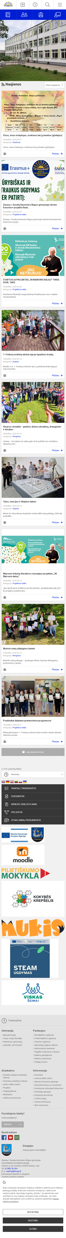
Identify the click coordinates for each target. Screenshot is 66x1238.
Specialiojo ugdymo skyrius (46, 1045)
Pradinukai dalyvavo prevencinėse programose (27, 720)
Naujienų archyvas (35, 752)
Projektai (16, 812)
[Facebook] (4, 1137)
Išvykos (16, 362)
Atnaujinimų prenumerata (26, 820)
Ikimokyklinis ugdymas (44, 1035)
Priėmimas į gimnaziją (12, 1042)
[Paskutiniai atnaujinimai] (35, 4)
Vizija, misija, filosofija (12, 1038)
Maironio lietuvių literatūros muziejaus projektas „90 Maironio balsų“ (30, 575)
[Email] (16, 1137)
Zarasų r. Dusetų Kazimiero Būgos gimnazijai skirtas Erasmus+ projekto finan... (30, 206)
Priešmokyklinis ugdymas (45, 1038)
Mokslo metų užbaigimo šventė (19, 648)
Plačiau (55, 153)
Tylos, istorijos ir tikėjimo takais (19, 501)
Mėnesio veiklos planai (24, 804)
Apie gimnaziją (9, 1035)
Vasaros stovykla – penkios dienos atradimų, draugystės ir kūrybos (32, 428)
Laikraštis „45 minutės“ (13, 1045)
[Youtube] (10, 1137)
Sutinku (33, 1229)
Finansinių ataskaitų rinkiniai (15, 1081)
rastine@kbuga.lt (13, 1171)
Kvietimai (16, 142)
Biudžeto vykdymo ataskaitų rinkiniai (15, 1076)
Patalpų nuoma (41, 1062)
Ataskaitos (7, 1094)
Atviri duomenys (41, 1105)
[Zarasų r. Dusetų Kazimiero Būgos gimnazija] (8, 3)
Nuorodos (39, 1075)
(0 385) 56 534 (11, 1168)
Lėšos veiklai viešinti (11, 1084)
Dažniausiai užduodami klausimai (49, 1088)
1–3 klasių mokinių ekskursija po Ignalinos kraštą (28, 354)
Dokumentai (17, 796)
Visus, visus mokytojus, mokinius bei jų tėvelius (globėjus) (32, 135)
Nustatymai (33, 1212)
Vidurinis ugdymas (42, 1042)
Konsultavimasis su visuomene (48, 1085)
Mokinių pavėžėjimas (43, 1055)
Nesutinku (33, 1220)
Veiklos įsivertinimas (12, 1098)
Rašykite (8, 1124)
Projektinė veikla (19, 214)
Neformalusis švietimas (45, 1048)
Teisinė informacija (43, 1102)
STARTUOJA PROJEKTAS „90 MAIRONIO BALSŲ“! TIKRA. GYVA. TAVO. (31, 281)
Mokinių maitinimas (43, 1059)
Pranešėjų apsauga (43, 1092)
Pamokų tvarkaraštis (23, 788)
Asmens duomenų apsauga (46, 1082)
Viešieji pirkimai (9, 1091)
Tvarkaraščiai (14, 1020)
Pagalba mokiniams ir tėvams (47, 1052)
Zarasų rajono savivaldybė (34, 1150)
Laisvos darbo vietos (43, 1078)
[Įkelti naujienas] (23, 4)
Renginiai (17, 436)
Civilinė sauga (40, 1098)
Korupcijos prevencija (44, 1095)
